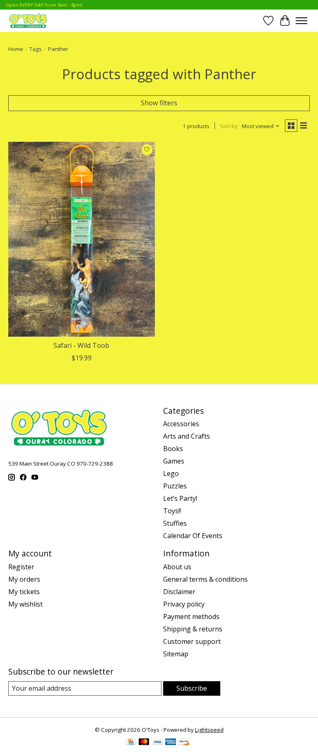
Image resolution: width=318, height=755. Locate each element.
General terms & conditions (205, 579)
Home (15, 49)
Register (21, 566)
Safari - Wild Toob (81, 345)
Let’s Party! (180, 498)
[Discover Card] (183, 742)
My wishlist (25, 604)
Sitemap (175, 653)
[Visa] (157, 742)
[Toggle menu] (301, 20)
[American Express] (170, 742)
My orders (24, 579)
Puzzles (175, 485)
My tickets (24, 591)
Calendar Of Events (192, 535)
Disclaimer (179, 591)
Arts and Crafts (186, 436)
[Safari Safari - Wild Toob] (81, 239)
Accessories (181, 423)
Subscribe (191, 688)
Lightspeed (209, 729)
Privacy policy (184, 604)
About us (177, 566)
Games (173, 461)
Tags (35, 49)
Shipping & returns (192, 629)
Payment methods (191, 616)
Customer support (192, 641)
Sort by (229, 126)
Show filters (159, 102)
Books (173, 448)
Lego (171, 473)
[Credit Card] (130, 742)
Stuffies (175, 523)
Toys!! (172, 510)
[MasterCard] (144, 742)
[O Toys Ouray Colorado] (28, 20)
